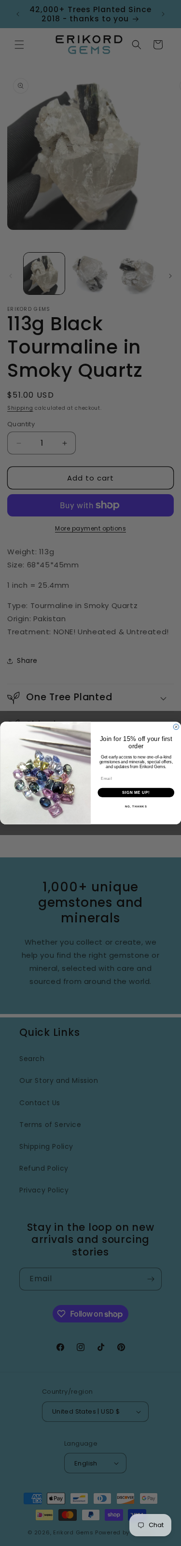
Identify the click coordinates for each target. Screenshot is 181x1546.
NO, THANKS (136, 806)
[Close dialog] (176, 727)
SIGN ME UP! (136, 792)
